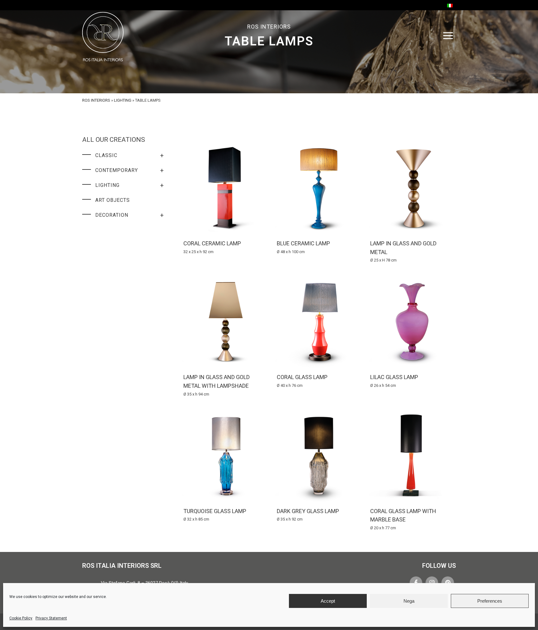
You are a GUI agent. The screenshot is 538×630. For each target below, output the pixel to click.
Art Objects (112, 200)
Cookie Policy (20, 618)
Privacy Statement (51, 618)
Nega (409, 601)
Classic (129, 155)
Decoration (129, 215)
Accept (328, 601)
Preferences (489, 601)
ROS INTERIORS (96, 100)
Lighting (122, 100)
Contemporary (129, 170)
